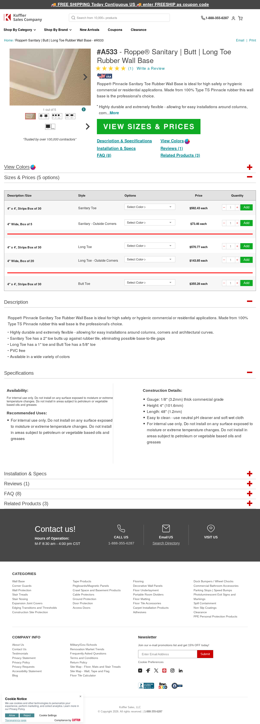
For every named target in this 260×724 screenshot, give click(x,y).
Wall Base (18, 581)
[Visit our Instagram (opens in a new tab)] (172, 670)
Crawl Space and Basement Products (97, 590)
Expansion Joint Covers (27, 603)
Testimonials (20, 653)
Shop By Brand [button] (56, 29)
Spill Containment (205, 603)
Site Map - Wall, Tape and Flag (89, 671)
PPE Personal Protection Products (215, 616)
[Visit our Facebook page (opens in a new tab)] (148, 670)
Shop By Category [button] (18, 29)
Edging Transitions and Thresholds (34, 607)
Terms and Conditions (84, 658)
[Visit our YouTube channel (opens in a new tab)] (140, 670)
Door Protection (83, 603)
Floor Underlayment (146, 590)
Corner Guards (21, 585)
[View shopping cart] (240, 17)
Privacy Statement (24, 658)
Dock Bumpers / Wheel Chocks (213, 581)
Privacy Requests (23, 666)
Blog (15, 675)
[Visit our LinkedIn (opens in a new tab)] (181, 670)
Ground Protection (84, 599)
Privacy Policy (21, 662)
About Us (18, 644)
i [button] (83, 109)
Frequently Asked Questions (88, 653)
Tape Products (82, 581)
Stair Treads (20, 594)
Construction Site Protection (30, 612)
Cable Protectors (83, 594)
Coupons (115, 29)
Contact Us (19, 649)
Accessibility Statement (27, 671)
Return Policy (78, 662)
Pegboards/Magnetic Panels (91, 585)
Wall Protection (21, 590)
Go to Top (252, 716)
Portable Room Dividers (148, 594)
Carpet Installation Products (151, 607)
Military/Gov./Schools (83, 644)
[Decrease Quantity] (224, 207)
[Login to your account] (233, 18)
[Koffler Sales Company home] (24, 18)
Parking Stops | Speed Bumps (213, 590)
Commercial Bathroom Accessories (216, 585)
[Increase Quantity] (237, 207)
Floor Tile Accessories (147, 603)
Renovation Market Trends (87, 649)
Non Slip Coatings (205, 607)
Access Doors (81, 607)
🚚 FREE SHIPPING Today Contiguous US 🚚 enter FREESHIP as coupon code (130, 4)
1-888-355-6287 (153, 711)
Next (85, 77)
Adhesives (139, 612)
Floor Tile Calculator (83, 675)
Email (240, 40)
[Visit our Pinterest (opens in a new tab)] (164, 670)
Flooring (138, 581)
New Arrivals (89, 29)
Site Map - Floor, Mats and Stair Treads (95, 666)
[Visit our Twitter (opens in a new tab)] (156, 670)
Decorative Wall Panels (147, 585)
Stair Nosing (20, 599)
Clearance (138, 29)
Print (252, 40)
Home (8, 40)
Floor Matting (141, 599)
